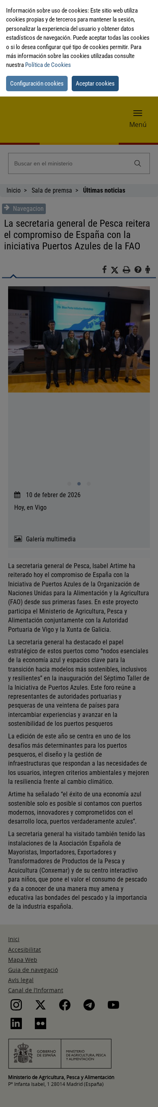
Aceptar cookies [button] (95, 83)
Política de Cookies (48, 65)
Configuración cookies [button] (37, 83)
